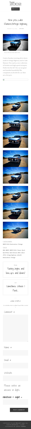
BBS (4, 250)
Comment (9, 312)
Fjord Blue (6, 252)
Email (7, 360)
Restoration (13, 244)
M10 (19, 252)
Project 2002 (20, 423)
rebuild (19, 255)
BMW (7, 250)
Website (8, 373)
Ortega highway (11, 255)
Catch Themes (21, 426)
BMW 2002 (6, 244)
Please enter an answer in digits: (12, 387)
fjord (23, 250)
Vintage (20, 244)
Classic (19, 250)
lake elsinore (13, 252)
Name (8, 347)
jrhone (21, 28)
